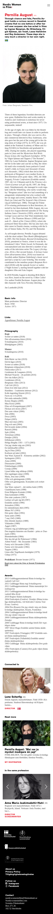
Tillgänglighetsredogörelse (19, 874)
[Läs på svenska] (6, 40)
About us (10, 869)
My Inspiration (13, 762)
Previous (8, 76)
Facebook (9, 886)
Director (10, 708)
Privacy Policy (12, 872)
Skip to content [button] (9, 2)
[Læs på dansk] (19, 708)
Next (45, 76)
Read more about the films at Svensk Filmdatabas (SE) (25, 564)
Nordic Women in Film (12, 5)
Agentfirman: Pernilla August (17, 320)
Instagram (14, 883)
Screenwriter (13, 816)
